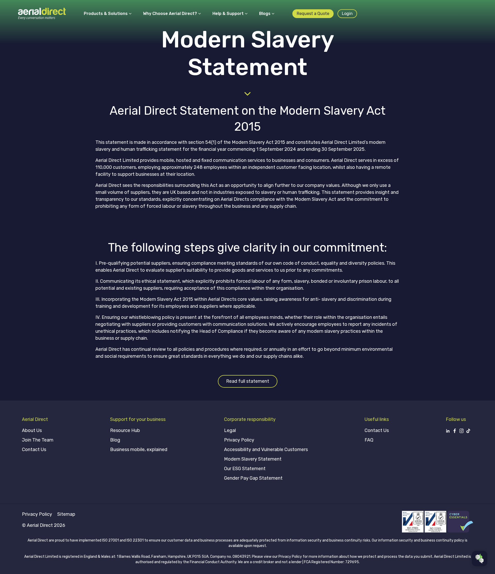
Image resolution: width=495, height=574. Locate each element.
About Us (32, 430)
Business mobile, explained (138, 449)
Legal (230, 430)
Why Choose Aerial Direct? (170, 13)
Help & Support (228, 13)
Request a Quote (313, 13)
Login (347, 13)
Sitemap (66, 514)
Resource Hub (125, 430)
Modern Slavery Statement (253, 459)
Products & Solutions (106, 13)
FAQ (369, 440)
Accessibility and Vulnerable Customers (266, 449)
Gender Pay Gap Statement (253, 478)
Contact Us (34, 449)
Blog (115, 440)
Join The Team (37, 440)
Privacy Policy (239, 440)
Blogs (264, 13)
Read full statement (247, 381)
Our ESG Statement (245, 468)
